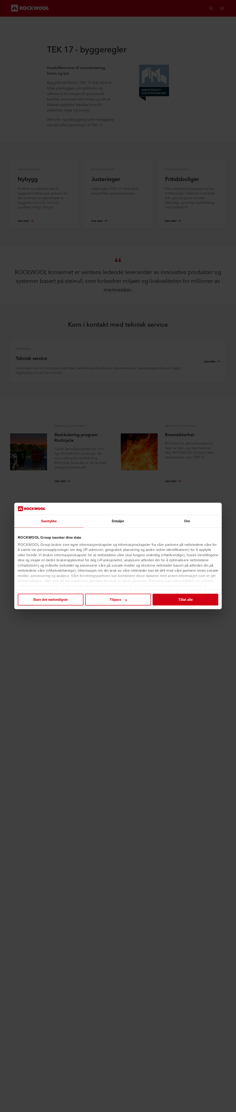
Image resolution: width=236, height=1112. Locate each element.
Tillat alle (185, 600)
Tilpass (115, 600)
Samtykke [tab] (49, 521)
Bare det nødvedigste (50, 600)
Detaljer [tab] (118, 521)
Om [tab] (187, 521)
